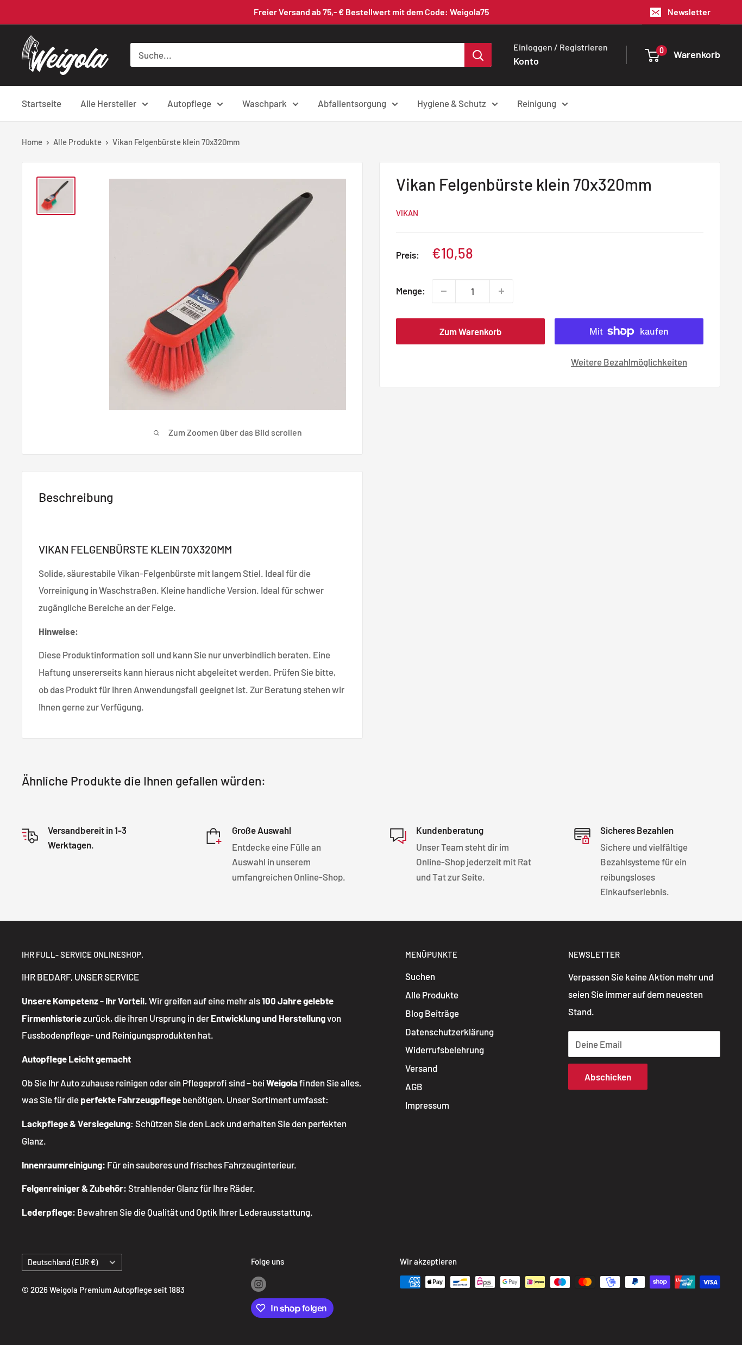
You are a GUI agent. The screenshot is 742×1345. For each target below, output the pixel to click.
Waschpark (264, 102)
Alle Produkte (77, 142)
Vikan (407, 213)
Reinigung (536, 102)
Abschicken (607, 1076)
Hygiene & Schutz (451, 102)
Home (32, 142)
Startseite (41, 102)
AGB (414, 1086)
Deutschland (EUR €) (63, 1262)
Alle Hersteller (108, 102)
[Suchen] (478, 55)
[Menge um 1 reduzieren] (443, 291)
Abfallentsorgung (352, 102)
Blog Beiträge (432, 1013)
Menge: (410, 290)
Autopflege (189, 102)
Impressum (427, 1104)
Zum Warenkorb (470, 331)
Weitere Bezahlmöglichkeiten (629, 361)
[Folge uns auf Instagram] (258, 1283)
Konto (526, 61)
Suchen (420, 976)
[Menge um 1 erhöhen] (501, 291)
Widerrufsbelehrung (444, 1049)
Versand (421, 1068)
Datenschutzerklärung (449, 1031)
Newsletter (689, 12)
